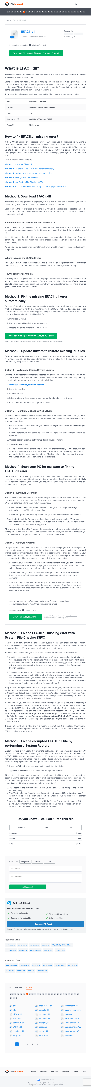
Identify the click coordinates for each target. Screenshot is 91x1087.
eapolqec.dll (18, 1031)
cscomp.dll (10, 971)
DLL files (43, 1071)
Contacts (65, 1071)
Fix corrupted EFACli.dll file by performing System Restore (35, 186)
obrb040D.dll (42, 971)
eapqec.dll (43, 1027)
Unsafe (45, 827)
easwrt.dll (69, 1014)
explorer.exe (22, 945)
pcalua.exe (23, 950)
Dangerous (21, 827)
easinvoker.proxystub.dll (73, 1010)
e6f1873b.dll (18, 1023)
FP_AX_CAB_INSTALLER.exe (62, 945)
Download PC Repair (44, 924)
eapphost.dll (44, 1018)
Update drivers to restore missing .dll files (28, 173)
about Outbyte (31, 341)
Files (14, 20)
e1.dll (15, 1006)
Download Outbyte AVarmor (25, 617)
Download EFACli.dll (18, 164)
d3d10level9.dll (11, 965)
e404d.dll (17, 1018)
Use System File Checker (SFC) (24, 182)
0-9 (8, 12)
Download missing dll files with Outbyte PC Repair (31, 336)
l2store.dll (36, 965)
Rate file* (13, 862)
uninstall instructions (43, 341)
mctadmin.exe (35, 950)
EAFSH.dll (17, 1027)
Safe (70, 827)
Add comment (28, 887)
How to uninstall (58, 1083)
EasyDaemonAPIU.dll (73, 1018)
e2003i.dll (17, 1014)
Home (7, 20)
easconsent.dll (71, 1006)
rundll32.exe (60, 950)
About (76, 1071)
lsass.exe (45, 945)
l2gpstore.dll (24, 965)
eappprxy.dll (44, 1023)
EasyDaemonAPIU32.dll (73, 1023)
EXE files (18, 988)
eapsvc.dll (43, 1031)
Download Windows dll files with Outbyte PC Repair (36, 53)
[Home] (14, 4)
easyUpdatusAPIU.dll (73, 1031)
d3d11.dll (31, 971)
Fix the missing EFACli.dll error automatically (29, 169)
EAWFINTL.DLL (71, 1035)
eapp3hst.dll (72, 965)
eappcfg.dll (44, 1010)
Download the (26, 385)
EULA (52, 341)
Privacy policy (38, 1083)
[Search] (76, 4)
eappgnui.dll (44, 1014)
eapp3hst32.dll (45, 1006)
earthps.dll (43, 1035)
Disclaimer (47, 1083)
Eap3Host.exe (11, 950)
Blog (84, 1071)
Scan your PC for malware (21, 178)
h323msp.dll (47, 965)
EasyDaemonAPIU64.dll (73, 1027)
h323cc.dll (21, 971)
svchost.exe (10, 945)
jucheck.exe (34, 945)
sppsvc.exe (48, 950)
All (10, 988)
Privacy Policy (58, 341)
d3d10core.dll (60, 965)
